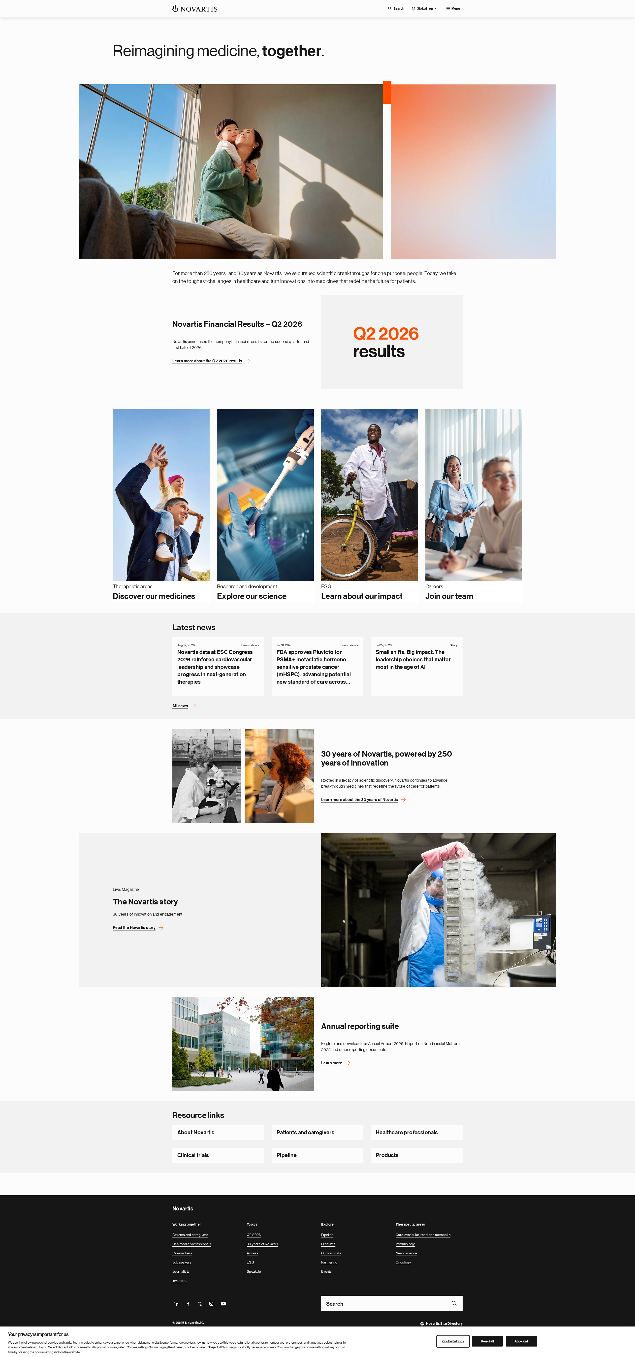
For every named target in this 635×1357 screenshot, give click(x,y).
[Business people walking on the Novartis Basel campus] (243, 1044)
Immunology (405, 1244)
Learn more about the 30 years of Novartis (359, 800)
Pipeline (287, 1155)
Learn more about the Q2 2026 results (207, 361)
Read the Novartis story (134, 927)
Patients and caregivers (305, 1132)
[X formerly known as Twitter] (200, 1303)
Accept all (522, 1341)
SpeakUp (254, 1271)
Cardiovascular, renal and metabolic (423, 1234)
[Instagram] (211, 1303)
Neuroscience (406, 1253)
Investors (179, 1280)
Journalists (181, 1271)
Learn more (331, 1063)
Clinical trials (193, 1155)
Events (326, 1271)
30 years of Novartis (262, 1244)
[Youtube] (223, 1303)
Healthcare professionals (407, 1132)
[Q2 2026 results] (392, 342)
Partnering (329, 1262)
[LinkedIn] (176, 1303)
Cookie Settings (453, 1341)
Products (387, 1155)
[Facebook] (188, 1303)
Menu (455, 8)
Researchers (182, 1253)
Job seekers (181, 1262)
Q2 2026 (254, 1234)
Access (252, 1253)
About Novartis (196, 1132)
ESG (250, 1262)
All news (180, 706)
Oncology (403, 1262)
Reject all (487, 1341)
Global (425, 8)
